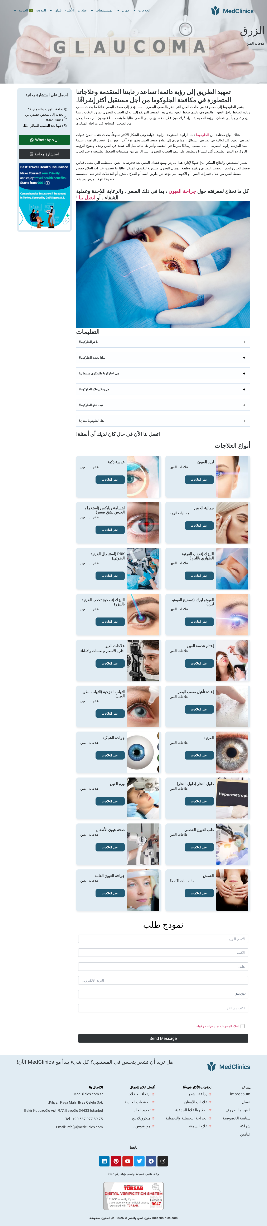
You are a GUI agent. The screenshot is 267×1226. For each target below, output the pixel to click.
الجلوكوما (202, 135)
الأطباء (69, 10)
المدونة (41, 10)
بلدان (58, 10)
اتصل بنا (87, 197)
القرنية (209, 738)
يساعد (246, 1087)
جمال (126, 10)
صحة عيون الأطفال (110, 830)
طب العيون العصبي (199, 830)
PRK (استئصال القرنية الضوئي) (108, 556)
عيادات (82, 10)
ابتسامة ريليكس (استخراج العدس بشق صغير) (104, 510)
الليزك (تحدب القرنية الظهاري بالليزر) (198, 556)
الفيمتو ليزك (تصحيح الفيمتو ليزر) (193, 602)
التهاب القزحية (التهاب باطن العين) (104, 694)
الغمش (208, 876)
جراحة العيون (182, 191)
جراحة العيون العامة (109, 876)
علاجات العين (115, 646)
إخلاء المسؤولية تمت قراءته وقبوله (217, 1026)
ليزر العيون (205, 462)
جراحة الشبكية (113, 738)
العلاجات (144, 10)
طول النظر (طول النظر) (195, 784)
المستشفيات (104, 10)
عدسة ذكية (116, 462)
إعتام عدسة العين (200, 646)
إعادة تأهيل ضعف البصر (196, 692)
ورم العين (117, 784)
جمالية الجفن (204, 508)
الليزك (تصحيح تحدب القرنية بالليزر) (103, 602)
